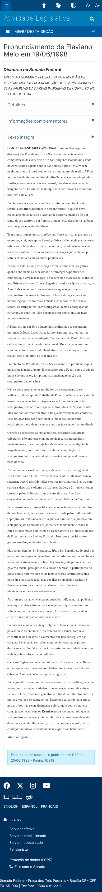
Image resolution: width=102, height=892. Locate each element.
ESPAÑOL (29, 806)
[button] (44, 5)
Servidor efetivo (22, 829)
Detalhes (16, 104)
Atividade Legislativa (37, 18)
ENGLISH (11, 806)
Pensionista (18, 849)
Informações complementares (37, 121)
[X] (20, 786)
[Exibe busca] (92, 19)
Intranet (14, 819)
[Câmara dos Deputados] (7, 797)
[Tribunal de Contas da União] (28, 797)
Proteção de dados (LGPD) (30, 860)
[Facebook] (9, 786)
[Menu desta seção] (8, 31)
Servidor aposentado (26, 843)
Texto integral (21, 137)
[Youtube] (44, 786)
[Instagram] (33, 786)
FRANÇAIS (49, 806)
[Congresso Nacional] (17, 797)
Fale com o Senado (29, 867)
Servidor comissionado (27, 836)
